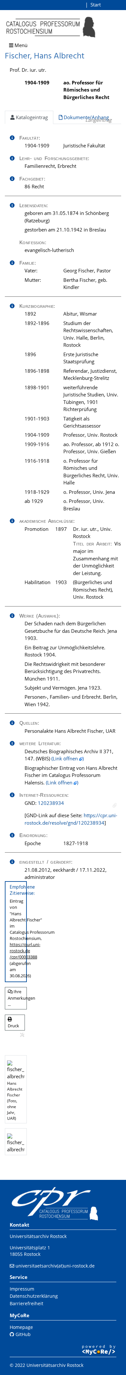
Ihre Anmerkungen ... (17, 998)
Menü (20, 45)
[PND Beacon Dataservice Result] (114, 805)
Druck (13, 1026)
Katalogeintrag (31, 117)
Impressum (22, 1289)
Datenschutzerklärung (34, 1296)
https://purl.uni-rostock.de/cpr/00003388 (25, 951)
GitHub (22, 1334)
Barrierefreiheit (26, 1303)
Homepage (21, 1327)
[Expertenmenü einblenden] (22, 1035)
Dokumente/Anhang (85, 117)
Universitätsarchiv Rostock (38, 1236)
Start (95, 4)
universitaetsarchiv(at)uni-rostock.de (55, 1266)
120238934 (51, 803)
